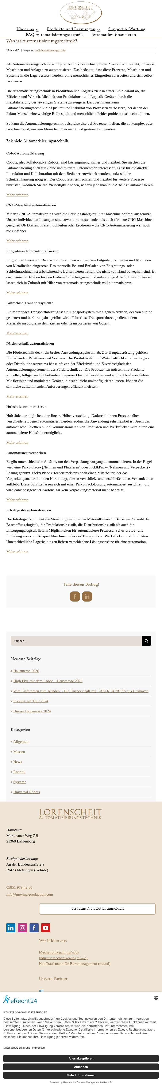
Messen (19, 752)
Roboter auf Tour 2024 (30, 701)
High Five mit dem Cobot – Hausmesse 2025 (47, 681)
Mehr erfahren (17, 195)
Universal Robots (26, 792)
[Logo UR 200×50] (60, 990)
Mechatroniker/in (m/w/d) (59, 952)
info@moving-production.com (29, 894)
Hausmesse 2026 (26, 671)
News (17, 762)
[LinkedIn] (10, 927)
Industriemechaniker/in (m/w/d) (63, 958)
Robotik (19, 772)
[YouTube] (45, 927)
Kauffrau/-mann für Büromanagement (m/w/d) (74, 963)
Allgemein (21, 741)
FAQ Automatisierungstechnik (50, 50)
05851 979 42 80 (19, 887)
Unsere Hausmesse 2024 (32, 711)
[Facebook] (34, 927)
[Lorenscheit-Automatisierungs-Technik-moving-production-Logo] (81, 3)
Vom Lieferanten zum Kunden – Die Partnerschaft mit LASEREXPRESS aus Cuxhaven (80, 691)
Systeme (19, 782)
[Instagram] (22, 927)
